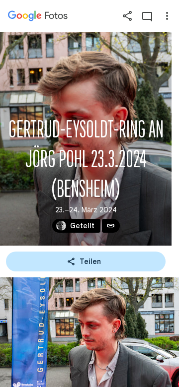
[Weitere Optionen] (167, 16)
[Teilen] (127, 16)
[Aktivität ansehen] (147, 16)
